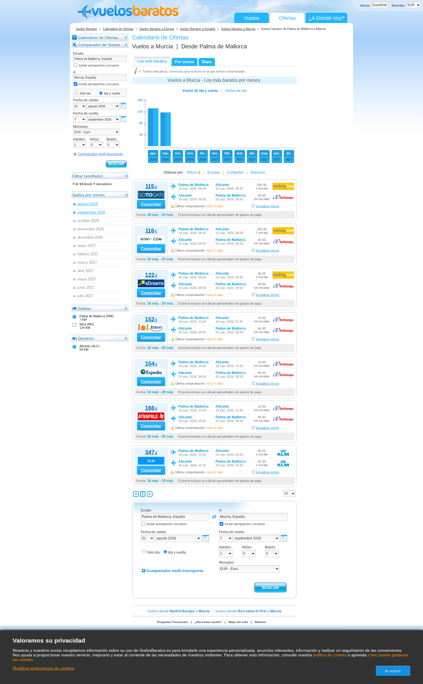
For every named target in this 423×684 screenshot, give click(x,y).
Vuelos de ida (236, 91)
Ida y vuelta (112, 93)
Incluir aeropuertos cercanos (99, 65)
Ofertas (287, 18)
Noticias (260, 622)
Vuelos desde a (178, 611)
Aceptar (393, 670)
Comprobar (151, 204)
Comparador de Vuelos (99, 44)
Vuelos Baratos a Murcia (238, 29)
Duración (258, 172)
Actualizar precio (267, 206)
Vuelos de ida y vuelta (200, 91)
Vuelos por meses (88, 195)
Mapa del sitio (238, 622)
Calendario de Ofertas (118, 29)
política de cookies (330, 655)
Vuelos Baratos (86, 29)
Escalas (213, 172)
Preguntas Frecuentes (172, 622)
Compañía (235, 172)
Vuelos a (152, 46)
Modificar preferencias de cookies (43, 668)
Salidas (84, 308)
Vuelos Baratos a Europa (156, 29)
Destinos (86, 338)
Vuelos (251, 18)
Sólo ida (85, 93)
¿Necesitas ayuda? (208, 622)
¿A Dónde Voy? (326, 18)
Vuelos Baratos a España (197, 29)
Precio (192, 172)
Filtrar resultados (87, 176)
